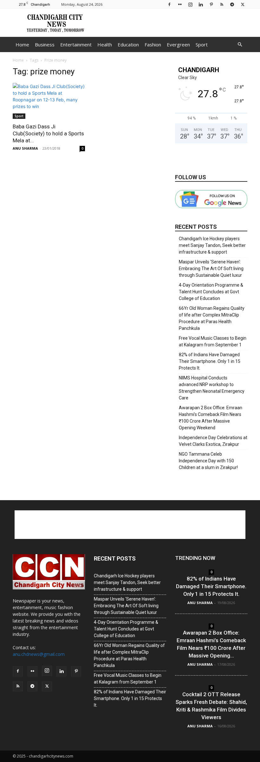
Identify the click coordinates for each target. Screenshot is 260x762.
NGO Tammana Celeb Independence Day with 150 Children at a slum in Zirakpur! (208, 461)
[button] (239, 45)
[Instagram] (190, 4)
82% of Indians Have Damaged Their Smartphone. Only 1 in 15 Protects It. (209, 361)
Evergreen (178, 44)
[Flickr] (180, 4)
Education (128, 44)
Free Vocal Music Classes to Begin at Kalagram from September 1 (212, 341)
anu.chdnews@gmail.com (39, 654)
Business (45, 44)
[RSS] (221, 4)
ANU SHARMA (25, 148)
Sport (202, 44)
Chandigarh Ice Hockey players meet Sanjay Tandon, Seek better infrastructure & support (212, 245)
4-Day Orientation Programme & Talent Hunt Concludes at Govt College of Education (211, 291)
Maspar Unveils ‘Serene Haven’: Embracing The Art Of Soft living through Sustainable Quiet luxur (211, 268)
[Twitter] (242, 4)
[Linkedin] (200, 4)
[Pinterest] (211, 4)
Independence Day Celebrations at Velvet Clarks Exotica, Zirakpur (213, 441)
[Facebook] (169, 4)
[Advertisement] (173, 22)
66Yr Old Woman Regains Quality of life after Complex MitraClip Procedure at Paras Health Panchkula (211, 318)
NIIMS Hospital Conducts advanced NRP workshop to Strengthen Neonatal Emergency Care (211, 387)
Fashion (153, 44)
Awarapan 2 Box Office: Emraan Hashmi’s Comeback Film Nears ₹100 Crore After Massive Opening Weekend (210, 417)
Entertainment (76, 44)
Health (104, 44)
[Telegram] (232, 4)
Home (22, 44)
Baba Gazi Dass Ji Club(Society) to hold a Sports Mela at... (48, 133)
